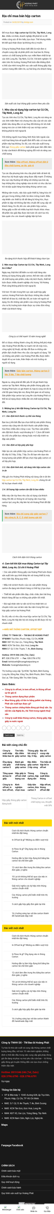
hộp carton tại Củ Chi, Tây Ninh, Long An (20, 480)
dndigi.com (28, 22)
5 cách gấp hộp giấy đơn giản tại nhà (28, 904)
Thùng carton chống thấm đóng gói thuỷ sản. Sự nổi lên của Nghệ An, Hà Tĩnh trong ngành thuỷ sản (28, 710)
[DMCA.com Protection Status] (27, 1203)
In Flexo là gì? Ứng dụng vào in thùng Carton (28, 850)
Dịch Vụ (20, 735)
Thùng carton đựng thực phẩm (20, 696)
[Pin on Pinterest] (23, 728)
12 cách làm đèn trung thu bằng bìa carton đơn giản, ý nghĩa (31, 868)
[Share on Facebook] (9, 728)
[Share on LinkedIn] (27, 728)
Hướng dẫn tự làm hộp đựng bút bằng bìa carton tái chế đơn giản (30, 859)
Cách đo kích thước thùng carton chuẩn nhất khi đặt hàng (30, 831)
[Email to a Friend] (18, 728)
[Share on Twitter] (13, 728)
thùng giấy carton (17, 147)
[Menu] (3, 4)
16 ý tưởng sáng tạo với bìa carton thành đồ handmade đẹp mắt (30, 914)
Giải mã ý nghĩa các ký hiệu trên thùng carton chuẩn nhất (29, 887)
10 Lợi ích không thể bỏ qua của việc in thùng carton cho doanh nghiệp (29, 877)
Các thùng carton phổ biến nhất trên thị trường (30, 896)
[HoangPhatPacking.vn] (27, 5)
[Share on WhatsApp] (4, 728)
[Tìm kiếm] (51, 5)
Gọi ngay (5, 1081)
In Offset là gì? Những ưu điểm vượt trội (30, 840)
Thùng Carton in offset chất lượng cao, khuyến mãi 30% (41, 802)
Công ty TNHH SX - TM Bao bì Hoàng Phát (25, 1042)
